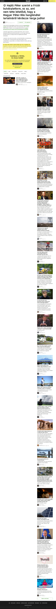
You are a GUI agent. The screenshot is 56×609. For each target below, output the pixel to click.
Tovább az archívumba (45, 598)
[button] (5, 71)
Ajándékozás (28, 22)
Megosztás (21, 22)
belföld (6, 22)
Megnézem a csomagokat (17, 63)
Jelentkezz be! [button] (17, 67)
